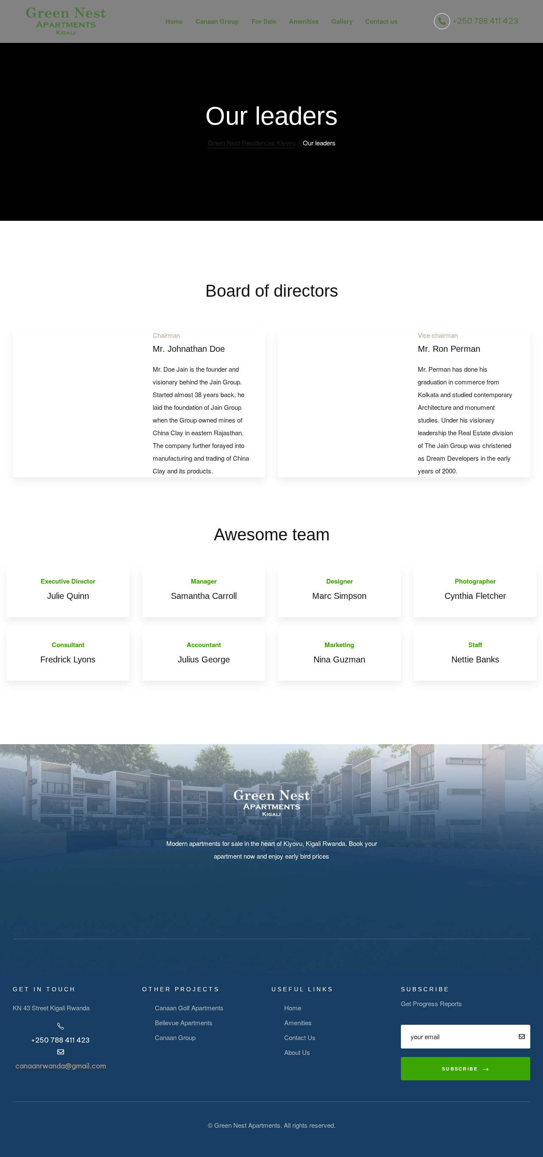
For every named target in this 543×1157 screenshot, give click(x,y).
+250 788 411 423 (485, 21)
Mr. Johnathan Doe (189, 348)
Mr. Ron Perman (449, 348)
